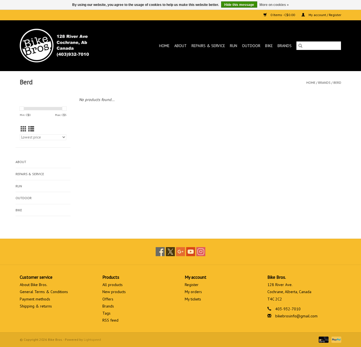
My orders (193, 291)
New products (114, 291)
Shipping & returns (36, 306)
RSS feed (110, 320)
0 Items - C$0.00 (283, 15)
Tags (106, 313)
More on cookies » (274, 5)
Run (233, 45)
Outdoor (251, 45)
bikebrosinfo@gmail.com (296, 316)
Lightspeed (92, 339)
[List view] (31, 129)
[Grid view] (24, 129)
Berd (337, 82)
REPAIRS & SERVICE (208, 45)
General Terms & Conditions (44, 291)
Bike (269, 45)
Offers (107, 299)
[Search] (300, 45)
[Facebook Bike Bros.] (160, 251)
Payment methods (35, 299)
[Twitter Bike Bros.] (170, 251)
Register (192, 284)
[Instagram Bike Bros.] (200, 251)
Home (164, 45)
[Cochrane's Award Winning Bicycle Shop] (63, 45)
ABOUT (180, 45)
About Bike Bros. (33, 284)
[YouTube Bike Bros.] (190, 251)
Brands (285, 45)
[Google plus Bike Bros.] (180, 251)
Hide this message (239, 5)
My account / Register (324, 15)
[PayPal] (335, 339)
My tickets (193, 299)
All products (112, 284)
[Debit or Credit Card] (323, 339)
